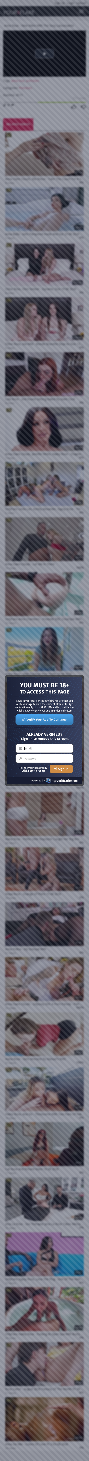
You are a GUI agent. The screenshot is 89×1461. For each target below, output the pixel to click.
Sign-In (63, 769)
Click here (28, 770)
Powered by (38, 780)
